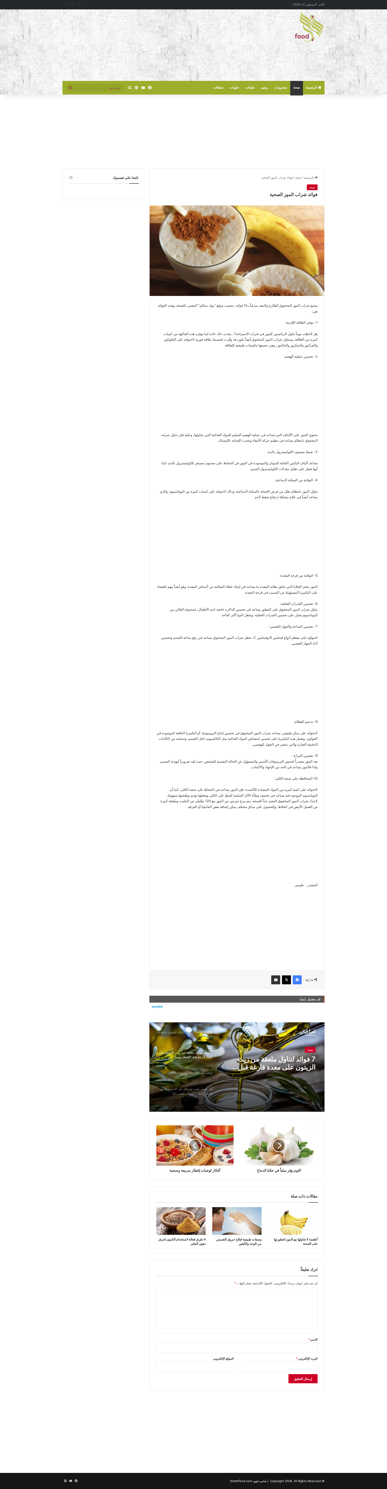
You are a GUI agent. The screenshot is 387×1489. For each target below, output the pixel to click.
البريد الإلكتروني (307, 1358)
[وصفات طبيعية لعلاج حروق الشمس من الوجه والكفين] (237, 1221)
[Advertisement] (148, 45)
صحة (296, 87)
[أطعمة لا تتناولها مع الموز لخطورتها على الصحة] (293, 1221)
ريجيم (264, 87)
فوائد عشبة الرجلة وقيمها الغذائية (270, 1059)
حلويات (234, 87)
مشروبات (281, 87)
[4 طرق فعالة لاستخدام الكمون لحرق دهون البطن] (181, 1221)
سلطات (218, 87)
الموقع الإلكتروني (223, 1358)
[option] (237, 1067)
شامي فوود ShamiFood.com (248, 1481)
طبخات (250, 87)
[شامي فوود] (309, 26)
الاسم (313, 1339)
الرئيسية (312, 87)
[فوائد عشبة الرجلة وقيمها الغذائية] (237, 1067)
